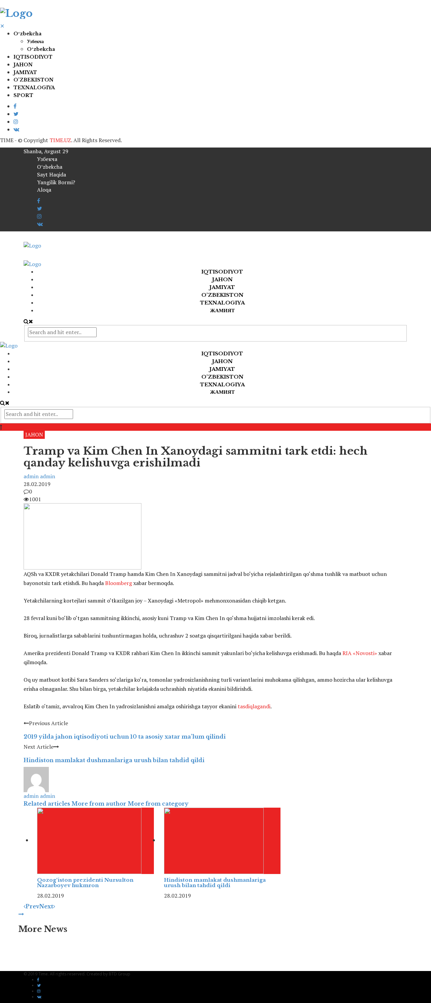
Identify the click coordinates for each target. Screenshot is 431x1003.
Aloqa (44, 189)
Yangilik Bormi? (56, 182)
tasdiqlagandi (254, 706)
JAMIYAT (25, 72)
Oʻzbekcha (27, 34)
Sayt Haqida (51, 174)
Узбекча (35, 41)
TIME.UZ (60, 140)
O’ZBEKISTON (33, 80)
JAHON (23, 65)
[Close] (21, 914)
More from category (158, 803)
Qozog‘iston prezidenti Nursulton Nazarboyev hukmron (85, 883)
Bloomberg (118, 583)
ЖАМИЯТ (222, 310)
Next (46, 906)
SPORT (23, 95)
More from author (98, 803)
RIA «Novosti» (359, 653)
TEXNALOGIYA (34, 88)
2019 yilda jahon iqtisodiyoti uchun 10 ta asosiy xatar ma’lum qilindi (125, 736)
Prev (32, 906)
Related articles (47, 803)
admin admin (39, 476)
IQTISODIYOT (33, 57)
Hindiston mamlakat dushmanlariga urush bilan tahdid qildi (114, 760)
